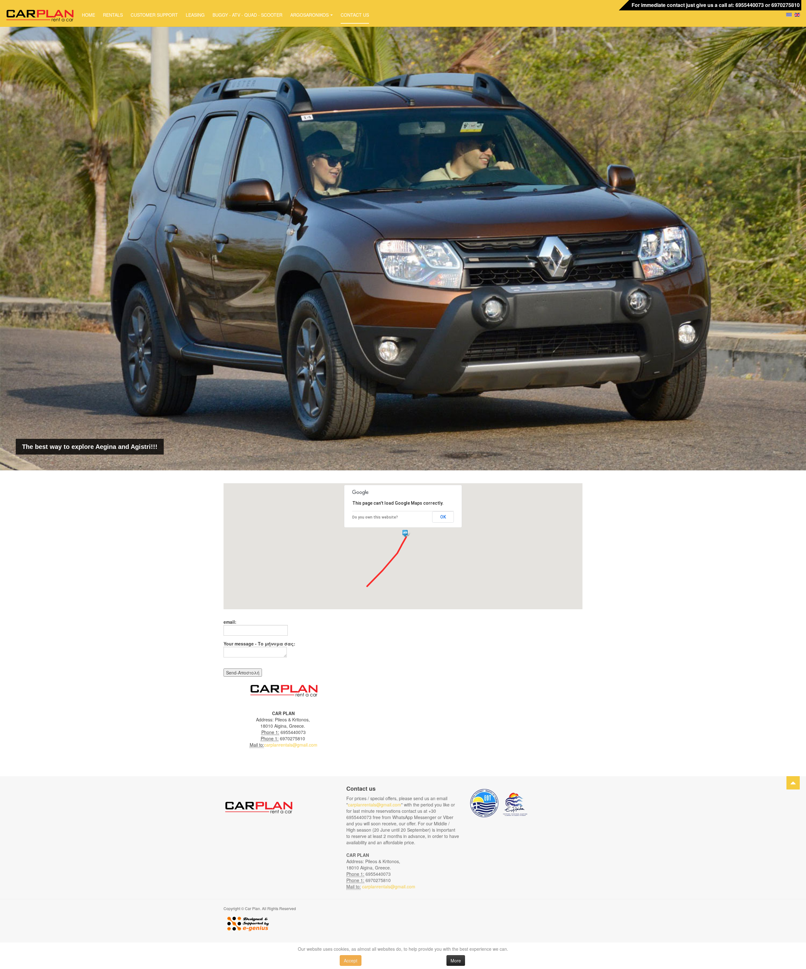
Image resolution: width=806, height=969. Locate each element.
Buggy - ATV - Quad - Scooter (247, 15)
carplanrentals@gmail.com (290, 745)
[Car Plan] (39, 14)
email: (230, 622)
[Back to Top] (793, 782)
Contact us (355, 15)
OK (443, 516)
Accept (350, 960)
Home (88, 15)
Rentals (113, 15)
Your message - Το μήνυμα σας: (259, 643)
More (456, 960)
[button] (406, 534)
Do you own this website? (375, 517)
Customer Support (154, 15)
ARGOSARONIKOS (309, 15)
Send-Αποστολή (242, 672)
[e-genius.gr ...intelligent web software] (246, 923)
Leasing (195, 15)
